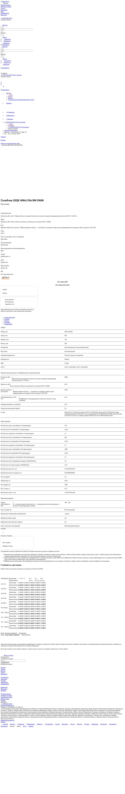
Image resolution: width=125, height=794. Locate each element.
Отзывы (6, 319)
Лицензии (4, 679)
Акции (3, 669)
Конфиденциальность (7, 720)
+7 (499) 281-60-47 (6, 18)
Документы (4, 682)
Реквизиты (4, 687)
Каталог (3, 667)
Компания (4, 674)
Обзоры (3, 700)
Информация (5, 684)
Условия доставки (6, 695)
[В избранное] (1, 205)
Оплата (6, 321)
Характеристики (9, 317)
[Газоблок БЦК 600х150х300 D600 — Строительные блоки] (61, 171)
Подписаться (5, 662)
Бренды (3, 671)
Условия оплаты (6, 694)
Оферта (3, 722)
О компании (4, 677)
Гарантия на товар (6, 697)
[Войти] (1, 80)
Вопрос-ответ (5, 699)
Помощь (3, 690)
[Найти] (2, 35)
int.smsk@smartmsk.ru (11, 130)
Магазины (4, 689)
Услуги (3, 672)
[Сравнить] (2, 207)
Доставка (7, 322)
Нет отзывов (5, 204)
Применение (8, 324)
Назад (11, 95)
